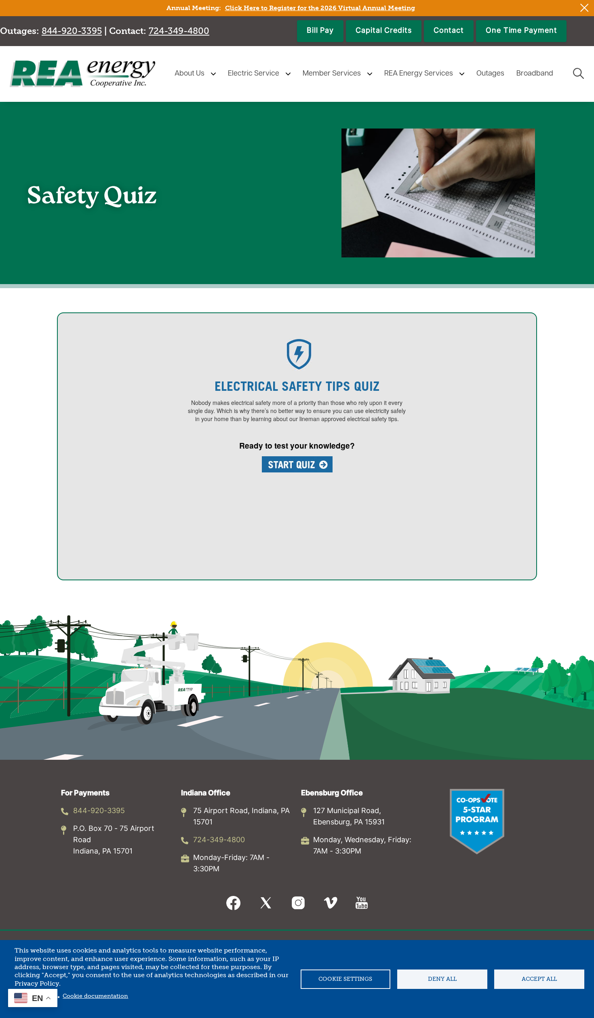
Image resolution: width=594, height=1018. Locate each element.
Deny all (442, 979)
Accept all (539, 979)
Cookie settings (345, 979)
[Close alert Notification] (584, 8)
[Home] (82, 74)
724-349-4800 (219, 840)
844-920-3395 (99, 811)
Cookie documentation (95, 996)
